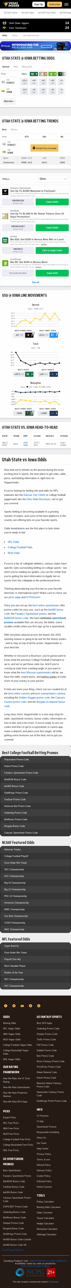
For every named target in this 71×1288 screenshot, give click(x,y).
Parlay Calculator (45, 1201)
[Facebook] (6, 1006)
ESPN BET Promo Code (15, 1206)
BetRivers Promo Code (15, 819)
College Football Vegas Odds (17, 1045)
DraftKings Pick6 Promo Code (52, 1101)
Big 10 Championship (15, 882)
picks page (14, 597)
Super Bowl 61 (11, 946)
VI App (40, 1121)
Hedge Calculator (45, 1223)
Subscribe (54, 4)
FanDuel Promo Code (15, 799)
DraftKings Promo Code (16, 793)
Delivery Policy (44, 1170)
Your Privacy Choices (13, 1250)
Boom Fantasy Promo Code (50, 1061)
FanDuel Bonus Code (13, 1187)
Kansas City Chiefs (34, 494)
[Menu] (66, 4)
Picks (15, 35)
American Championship (16, 902)
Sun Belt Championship (16, 916)
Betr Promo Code (45, 1056)
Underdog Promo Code (15, 812)
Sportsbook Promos (47, 1126)
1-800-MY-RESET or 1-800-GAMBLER (47, 1261)
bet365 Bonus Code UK (15, 1245)
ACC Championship (14, 876)
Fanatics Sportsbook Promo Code (21, 773)
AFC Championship (14, 986)
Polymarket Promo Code (16, 759)
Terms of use (43, 1159)
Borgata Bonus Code (14, 826)
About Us (41, 1137)
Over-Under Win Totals (15, 863)
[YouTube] (23, 1006)
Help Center (42, 1148)
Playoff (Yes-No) (12, 959)
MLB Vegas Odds (12, 1039)
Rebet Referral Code (47, 1072)
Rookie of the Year (13, 972)
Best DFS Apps (44, 1023)
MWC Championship (14, 909)
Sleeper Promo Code (13, 1223)
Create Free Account (45, 148)
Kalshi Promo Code (14, 766)
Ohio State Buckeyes (38, 499)
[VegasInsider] (35, 1000)
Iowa (15, 444)
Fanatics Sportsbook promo (30, 613)
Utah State (25, 444)
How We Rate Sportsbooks (16, 1087)
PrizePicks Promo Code (49, 1067)
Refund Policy (44, 1165)
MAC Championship (14, 929)
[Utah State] (10, 83)
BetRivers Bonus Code (14, 1217)
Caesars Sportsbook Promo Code (21, 832)
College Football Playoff (16, 856)
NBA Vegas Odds (12, 1034)
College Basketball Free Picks (18, 1145)
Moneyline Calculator (47, 1229)
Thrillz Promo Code (46, 1039)
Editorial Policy (44, 1181)
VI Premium (43, 1116)
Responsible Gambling (48, 1132)
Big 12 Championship (15, 889)
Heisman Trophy (12, 849)
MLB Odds (14, 552)
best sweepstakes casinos (50, 693)
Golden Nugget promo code (34, 697)
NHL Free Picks (11, 1150)
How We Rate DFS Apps (15, 1101)
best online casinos (19, 693)
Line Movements (31, 35)
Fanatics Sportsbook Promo (17, 1176)
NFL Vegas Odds (11, 1028)
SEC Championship (14, 869)
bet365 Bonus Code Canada (17, 1239)
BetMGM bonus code (16, 618)
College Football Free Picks (17, 1139)
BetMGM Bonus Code (15, 779)
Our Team (42, 1143)
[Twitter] (14, 1006)
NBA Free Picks (11, 1128)
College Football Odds (20, 547)
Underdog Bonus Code (14, 1212)
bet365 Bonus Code (14, 786)
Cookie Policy (43, 1176)
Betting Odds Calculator (48, 1207)
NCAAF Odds (28, 13)
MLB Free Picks (11, 1134)
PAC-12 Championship (15, 896)
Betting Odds (9, 1023)
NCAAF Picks (47, 13)
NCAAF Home (10, 13)
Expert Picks (9, 1117)
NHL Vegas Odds (11, 1059)
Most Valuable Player (15, 966)
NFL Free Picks (11, 1123)
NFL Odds (13, 541)
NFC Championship (14, 979)
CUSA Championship (14, 922)
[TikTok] (31, 1006)
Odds (4, 35)
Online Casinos (44, 1187)
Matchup (8, 101)
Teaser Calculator (45, 1218)
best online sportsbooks (46, 605)
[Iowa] (9, 92)
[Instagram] (39, 1006)
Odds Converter (44, 1212)
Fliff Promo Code (45, 1045)
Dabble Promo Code (47, 1050)
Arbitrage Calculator (46, 1234)
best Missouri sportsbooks (36, 672)
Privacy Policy (44, 1154)
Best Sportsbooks (12, 1170)
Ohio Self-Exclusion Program (35, 1266)
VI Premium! (33, 597)
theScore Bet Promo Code (17, 806)
